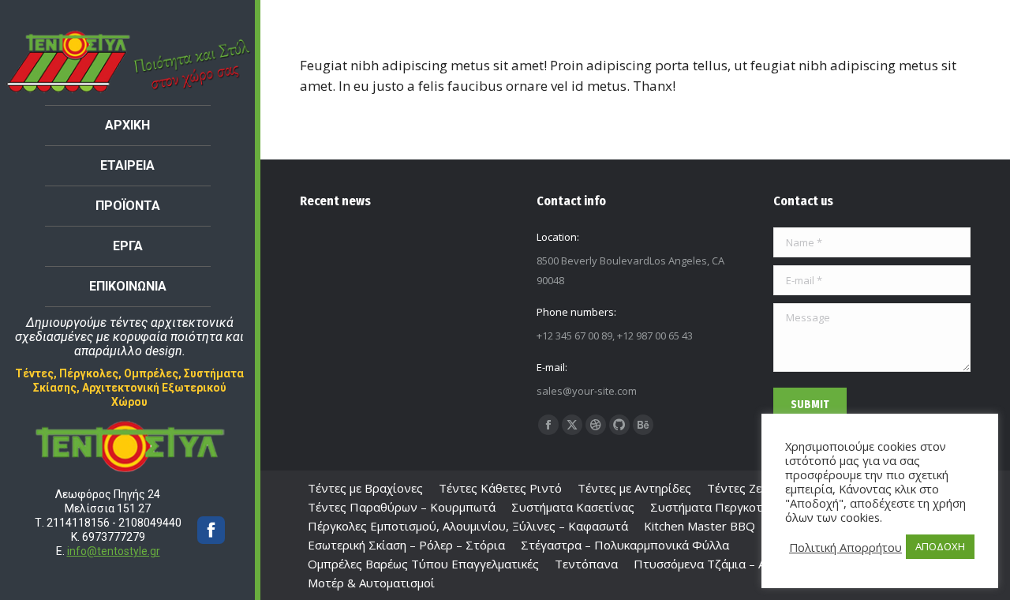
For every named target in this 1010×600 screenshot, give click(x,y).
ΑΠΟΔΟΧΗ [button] (940, 546)
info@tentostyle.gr (113, 551)
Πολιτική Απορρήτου (845, 547)
